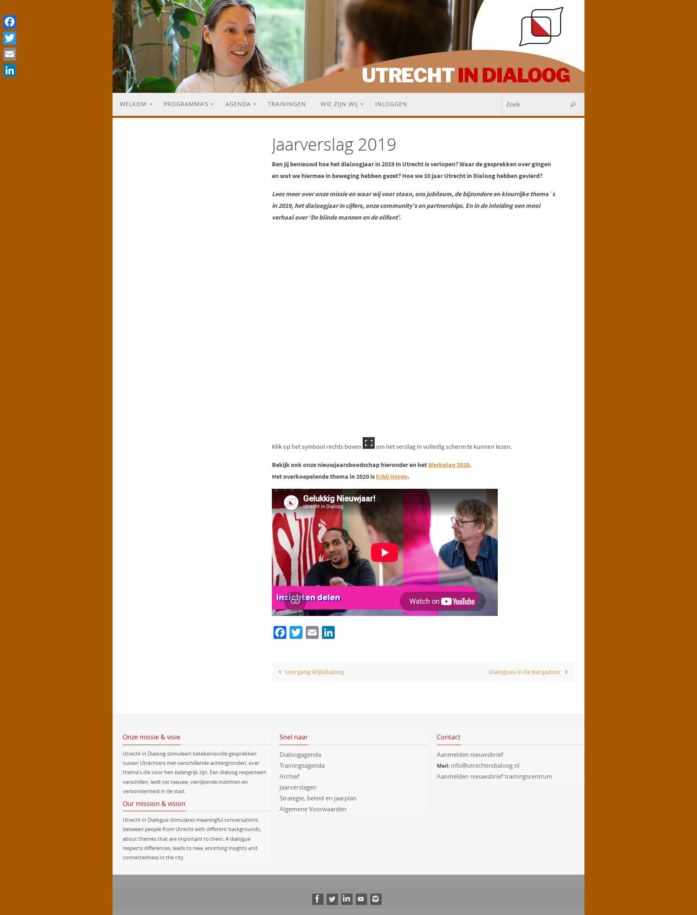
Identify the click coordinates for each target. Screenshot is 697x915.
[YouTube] (361, 899)
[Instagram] (375, 899)
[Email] (10, 54)
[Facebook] (317, 899)
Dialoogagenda (300, 754)
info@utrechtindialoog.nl (485, 765)
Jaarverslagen (298, 787)
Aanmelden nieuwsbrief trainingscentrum (495, 776)
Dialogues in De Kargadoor (525, 672)
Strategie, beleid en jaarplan (318, 798)
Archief (289, 776)
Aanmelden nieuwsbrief (470, 754)
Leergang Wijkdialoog (314, 672)
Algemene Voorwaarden (313, 809)
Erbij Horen (391, 476)
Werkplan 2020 (449, 465)
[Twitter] (332, 899)
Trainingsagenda (302, 765)
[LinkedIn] (346, 899)
